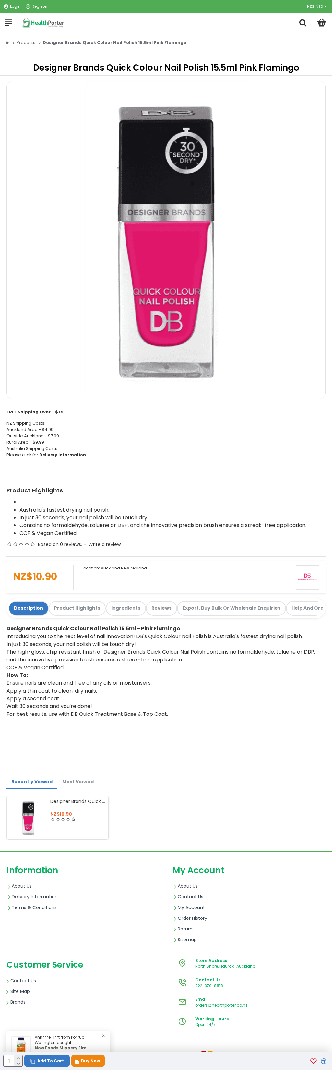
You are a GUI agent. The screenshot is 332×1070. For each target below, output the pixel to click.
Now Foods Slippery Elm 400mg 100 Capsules (61, 1050)
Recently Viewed (32, 781)
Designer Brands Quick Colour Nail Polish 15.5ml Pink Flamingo (78, 801)
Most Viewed (78, 781)
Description (28, 608)
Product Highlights (77, 608)
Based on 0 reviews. (60, 544)
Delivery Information (62, 454)
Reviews (161, 608)
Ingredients (125, 608)
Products (26, 42)
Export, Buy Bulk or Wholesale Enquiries (231, 608)
